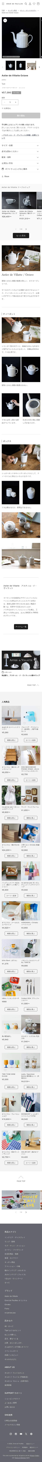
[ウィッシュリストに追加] (5, 207)
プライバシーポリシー (13, 1447)
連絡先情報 (31, 1451)
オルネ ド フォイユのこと (14, 1373)
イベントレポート (11, 1351)
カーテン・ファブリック (14, 1250)
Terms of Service (20, 1458)
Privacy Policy (34, 1455)
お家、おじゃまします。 (14, 1343)
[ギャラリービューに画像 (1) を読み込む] (10, 65)
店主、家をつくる (11, 1338)
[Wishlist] (34, 3)
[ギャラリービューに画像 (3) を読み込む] (31, 65)
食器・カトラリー (11, 1258)
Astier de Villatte (11, 1296)
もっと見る (21, 235)
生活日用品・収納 (11, 1254)
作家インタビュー (11, 1355)
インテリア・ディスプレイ (15, 1237)
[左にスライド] (2, 67)
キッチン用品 (12, 10)
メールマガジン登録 (12, 1424)
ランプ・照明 (10, 1241)
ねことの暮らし (11, 1334)
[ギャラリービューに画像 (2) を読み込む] (21, 65)
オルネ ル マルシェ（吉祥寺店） (17, 1381)
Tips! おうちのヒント (13, 1330)
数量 (3, 98)
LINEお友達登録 (11, 1420)
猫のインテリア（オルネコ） (16, 1270)
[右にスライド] (39, 67)
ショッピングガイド (12, 1398)
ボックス (22, 88)
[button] (3, 3)
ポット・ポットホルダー (28, 10)
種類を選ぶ (11, 740)
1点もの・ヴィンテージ (14, 1278)
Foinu (7, 1308)
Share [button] (6, 176)
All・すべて (9, 1326)
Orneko (8, 1304)
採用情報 (8, 1385)
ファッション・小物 (12, 1266)
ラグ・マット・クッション (15, 1245)
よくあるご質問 (11, 1403)
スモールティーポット (10, 88)
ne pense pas (10, 1312)
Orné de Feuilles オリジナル (16, 1300)
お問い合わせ (10, 1407)
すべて (7, 1282)
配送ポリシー (34, 1447)
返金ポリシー (30, 1444)
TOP (3, 10)
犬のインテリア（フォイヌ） (16, 1274)
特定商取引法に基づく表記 (17, 1451)
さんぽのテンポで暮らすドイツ (16, 1347)
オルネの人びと (11, 1359)
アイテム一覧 (21, 626)
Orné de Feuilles (18, 1443)
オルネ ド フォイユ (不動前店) (16, 1377)
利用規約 (25, 1447)
